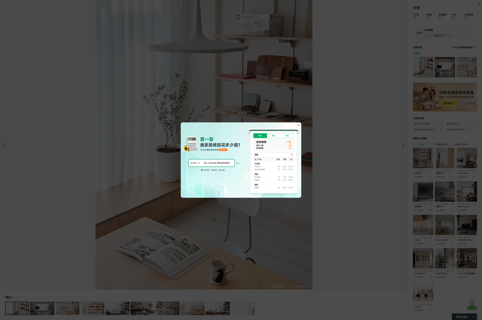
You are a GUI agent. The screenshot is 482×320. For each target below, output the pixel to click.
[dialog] (241, 160)
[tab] (260, 135)
